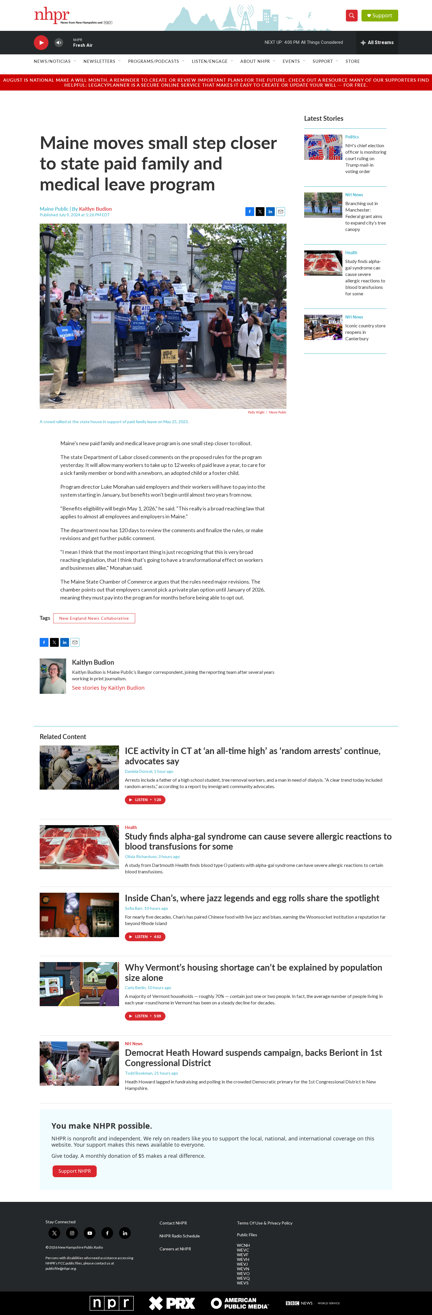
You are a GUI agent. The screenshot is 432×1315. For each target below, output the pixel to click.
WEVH (243, 1259)
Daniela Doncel (138, 771)
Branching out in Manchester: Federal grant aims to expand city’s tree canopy (365, 216)
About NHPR (255, 61)
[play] (41, 42)
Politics (352, 137)
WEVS (243, 1283)
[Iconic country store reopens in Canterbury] (323, 327)
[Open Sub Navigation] (75, 61)
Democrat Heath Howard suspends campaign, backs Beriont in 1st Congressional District (253, 1057)
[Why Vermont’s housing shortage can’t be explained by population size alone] (79, 984)
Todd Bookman (139, 1073)
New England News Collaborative (94, 618)
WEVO (243, 1273)
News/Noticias (52, 61)
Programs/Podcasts (153, 61)
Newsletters (99, 61)
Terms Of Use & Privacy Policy (264, 1223)
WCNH (243, 1245)
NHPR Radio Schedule (180, 1236)
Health (351, 252)
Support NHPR (74, 1171)
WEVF (242, 1254)
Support (382, 15)
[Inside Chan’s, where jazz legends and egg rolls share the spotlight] (79, 915)
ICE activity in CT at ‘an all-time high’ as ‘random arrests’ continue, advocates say (253, 755)
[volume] (59, 42)
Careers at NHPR (175, 1249)
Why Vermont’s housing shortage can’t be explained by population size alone (253, 972)
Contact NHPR (173, 1223)
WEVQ (243, 1278)
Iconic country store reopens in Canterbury (365, 332)
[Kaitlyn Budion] (53, 676)
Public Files (247, 1234)
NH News (354, 194)
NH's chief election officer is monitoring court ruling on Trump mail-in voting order (365, 158)
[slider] (68, 42)
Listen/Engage (210, 61)
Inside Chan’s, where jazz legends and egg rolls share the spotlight (252, 898)
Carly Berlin (135, 987)
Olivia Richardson (141, 856)
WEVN (243, 1269)
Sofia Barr (134, 908)
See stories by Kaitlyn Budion (108, 687)
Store (353, 61)
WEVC (243, 1250)
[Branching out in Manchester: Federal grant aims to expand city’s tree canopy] (323, 205)
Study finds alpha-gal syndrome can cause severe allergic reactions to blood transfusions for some (258, 841)
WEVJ (242, 1264)
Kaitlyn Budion (95, 208)
